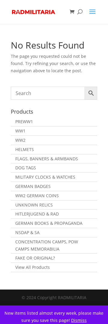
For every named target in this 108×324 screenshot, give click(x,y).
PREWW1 (24, 121)
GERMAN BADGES (33, 186)
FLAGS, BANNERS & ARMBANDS (46, 159)
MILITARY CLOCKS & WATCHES (45, 177)
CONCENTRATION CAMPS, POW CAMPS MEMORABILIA (46, 245)
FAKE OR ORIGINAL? (35, 258)
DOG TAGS (25, 168)
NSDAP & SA (27, 232)
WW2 (20, 140)
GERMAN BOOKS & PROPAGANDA (48, 223)
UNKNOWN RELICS (34, 205)
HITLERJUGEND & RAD (37, 214)
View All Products (32, 267)
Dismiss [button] (79, 320)
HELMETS (24, 149)
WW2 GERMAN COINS (37, 195)
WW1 (20, 131)
